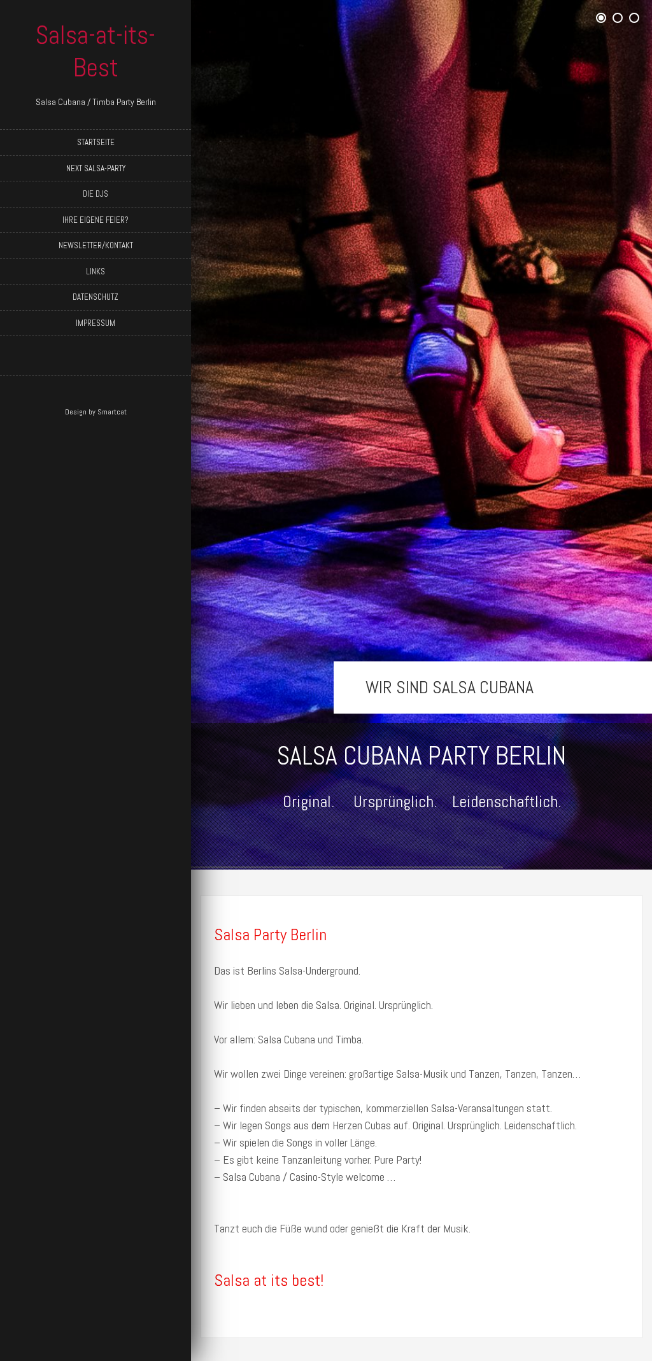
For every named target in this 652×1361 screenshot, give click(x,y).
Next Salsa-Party (95, 168)
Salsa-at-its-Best (95, 51)
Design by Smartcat (96, 412)
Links (95, 271)
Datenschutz (95, 297)
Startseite (96, 142)
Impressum (95, 323)
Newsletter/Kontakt (96, 245)
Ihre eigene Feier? (95, 220)
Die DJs (95, 193)
